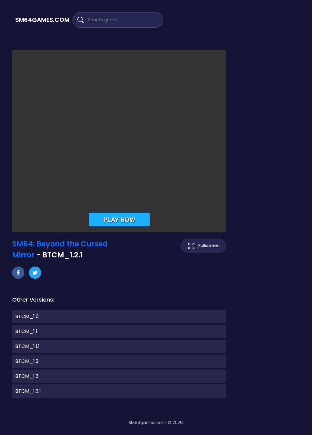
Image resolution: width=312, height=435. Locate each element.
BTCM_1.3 (26, 376)
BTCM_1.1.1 (27, 346)
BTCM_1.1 (26, 331)
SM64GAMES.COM (42, 20)
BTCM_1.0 (27, 316)
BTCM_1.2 (26, 361)
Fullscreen (209, 245)
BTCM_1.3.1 (28, 390)
